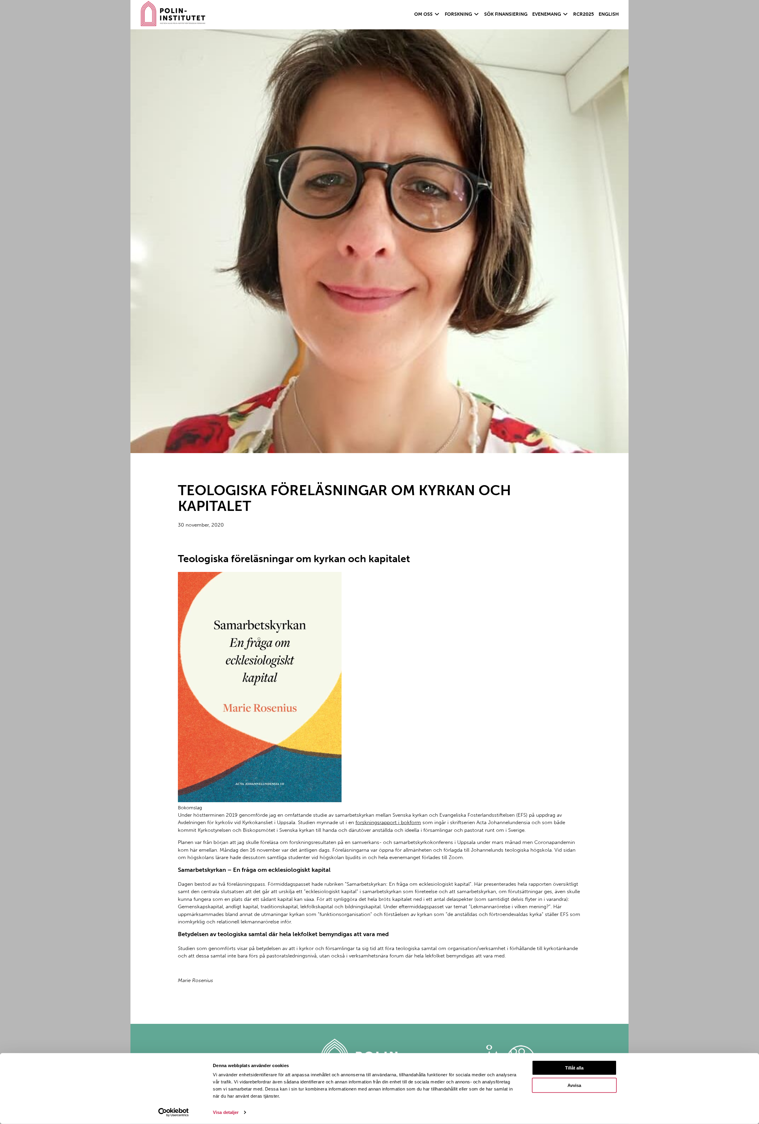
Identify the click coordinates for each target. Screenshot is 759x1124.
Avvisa (574, 1085)
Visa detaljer (226, 1112)
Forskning (458, 14)
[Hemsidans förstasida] (173, 14)
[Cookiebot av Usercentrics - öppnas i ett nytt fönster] (174, 1112)
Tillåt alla (574, 1067)
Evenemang (546, 14)
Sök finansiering (505, 14)
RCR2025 (583, 14)
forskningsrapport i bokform (388, 822)
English (609, 14)
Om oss (423, 14)
